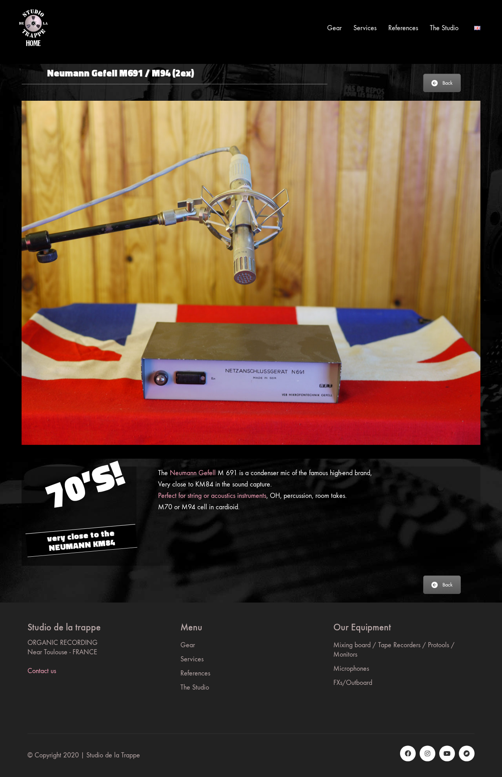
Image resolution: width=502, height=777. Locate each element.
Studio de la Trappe (113, 755)
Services (192, 659)
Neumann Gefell (193, 473)
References (195, 673)
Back (447, 83)
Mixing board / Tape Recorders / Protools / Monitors (394, 650)
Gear (187, 645)
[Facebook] (408, 753)
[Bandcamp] (467, 753)
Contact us (41, 671)
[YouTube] (447, 753)
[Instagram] (427, 753)
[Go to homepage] (33, 28)
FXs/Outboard (352, 683)
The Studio (194, 687)
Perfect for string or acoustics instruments (212, 496)
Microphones (351, 668)
